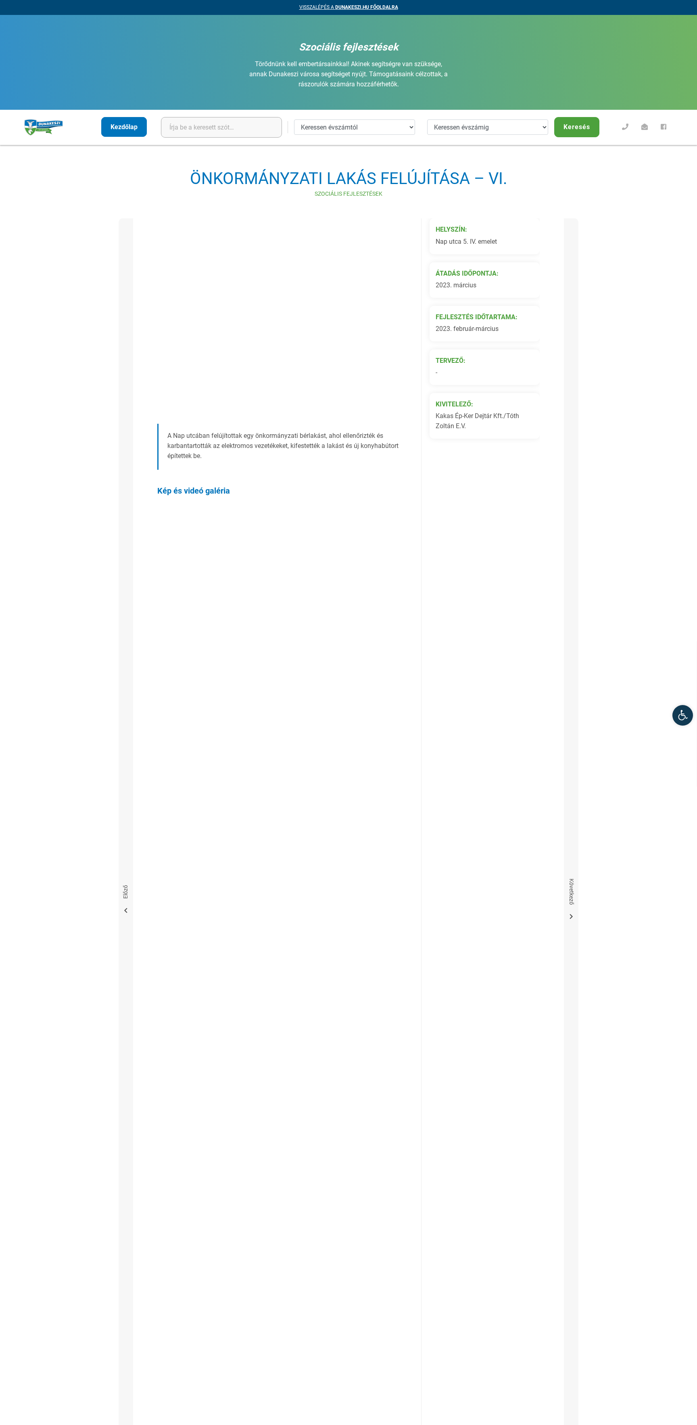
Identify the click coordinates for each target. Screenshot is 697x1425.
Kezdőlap (124, 127)
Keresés (576, 127)
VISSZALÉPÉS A (348, 7)
